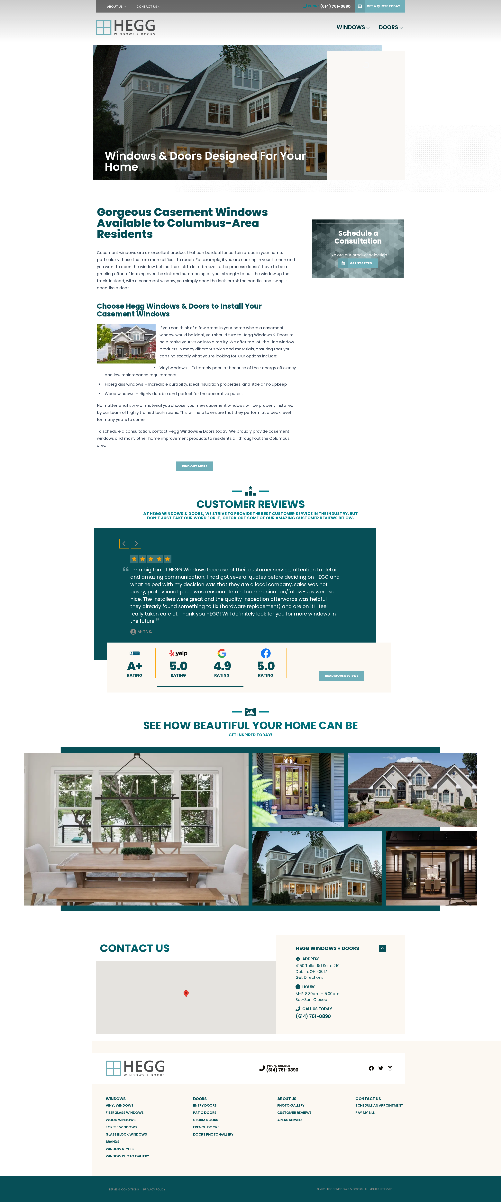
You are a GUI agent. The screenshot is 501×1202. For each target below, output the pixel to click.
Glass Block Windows (126, 1134)
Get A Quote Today (383, 6)
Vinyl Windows (119, 1105)
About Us (115, 6)
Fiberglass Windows (125, 1112)
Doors (388, 27)
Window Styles (119, 1148)
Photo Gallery (291, 1105)
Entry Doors (205, 1105)
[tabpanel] (250, 829)
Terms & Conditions (124, 1189)
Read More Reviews (342, 676)
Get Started (361, 263)
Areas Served (289, 1119)
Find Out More (194, 466)
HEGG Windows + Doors (327, 948)
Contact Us (146, 6)
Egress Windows (121, 1127)
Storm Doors (205, 1119)
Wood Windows (121, 1119)
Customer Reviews (294, 1112)
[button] (200, 686)
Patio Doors (204, 1112)
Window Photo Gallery (127, 1156)
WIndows (351, 27)
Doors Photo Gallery (213, 1134)
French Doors (206, 1127)
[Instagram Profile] (390, 1068)
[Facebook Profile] (371, 1068)
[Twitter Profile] (380, 1068)
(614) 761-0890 (313, 1016)
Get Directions (309, 977)
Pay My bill (364, 1112)
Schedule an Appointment (379, 1105)
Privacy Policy (154, 1189)
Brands (112, 1141)
